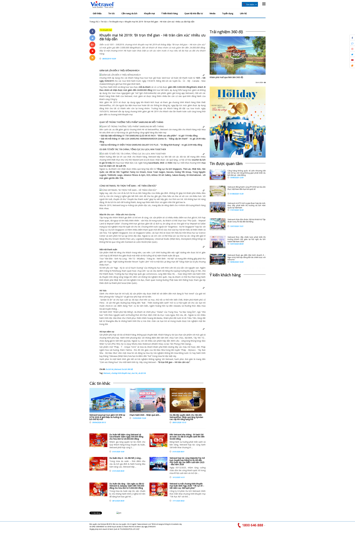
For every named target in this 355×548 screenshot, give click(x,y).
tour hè (134, 373)
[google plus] (92, 44)
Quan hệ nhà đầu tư (193, 13)
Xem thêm (259, 82)
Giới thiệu (97, 13)
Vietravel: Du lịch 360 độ (123, 369)
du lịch (203, 159)
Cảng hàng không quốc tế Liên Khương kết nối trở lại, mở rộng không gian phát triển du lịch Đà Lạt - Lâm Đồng (247, 173)
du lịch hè (142, 373)
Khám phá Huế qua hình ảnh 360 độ (226, 77)
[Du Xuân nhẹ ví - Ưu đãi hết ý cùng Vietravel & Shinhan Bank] (98, 464)
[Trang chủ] (102, 5)
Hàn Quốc (152, 242)
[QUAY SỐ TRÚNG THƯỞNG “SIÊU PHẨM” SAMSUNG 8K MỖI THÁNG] (131, 126)
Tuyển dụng (227, 13)
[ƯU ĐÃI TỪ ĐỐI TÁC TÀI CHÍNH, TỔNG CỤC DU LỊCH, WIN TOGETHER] (132, 153)
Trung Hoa (173, 312)
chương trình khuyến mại (120, 373)
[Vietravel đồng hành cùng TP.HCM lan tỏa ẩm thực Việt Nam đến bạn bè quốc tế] (217, 191)
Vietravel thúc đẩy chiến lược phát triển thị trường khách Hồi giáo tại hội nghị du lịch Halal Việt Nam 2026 (247, 239)
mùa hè (121, 226)
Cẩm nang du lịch (129, 13)
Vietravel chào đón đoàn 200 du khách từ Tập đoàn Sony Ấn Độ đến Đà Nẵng (247, 220)
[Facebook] (92, 31)
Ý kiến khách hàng (169, 13)
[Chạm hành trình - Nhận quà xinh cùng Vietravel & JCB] (147, 401)
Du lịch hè (109, 369)
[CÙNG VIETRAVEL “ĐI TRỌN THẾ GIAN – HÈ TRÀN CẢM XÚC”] (128, 190)
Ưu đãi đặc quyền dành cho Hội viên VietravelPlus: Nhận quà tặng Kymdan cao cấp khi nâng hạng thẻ (186, 417)
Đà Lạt (163, 261)
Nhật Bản (129, 162)
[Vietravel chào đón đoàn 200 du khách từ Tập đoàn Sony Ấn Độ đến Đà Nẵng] (217, 224)
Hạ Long (123, 258)
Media (212, 13)
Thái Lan (187, 169)
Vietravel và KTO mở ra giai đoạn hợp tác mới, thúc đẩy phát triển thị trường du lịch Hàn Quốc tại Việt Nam (247, 205)
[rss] (92, 58)
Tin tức (111, 13)
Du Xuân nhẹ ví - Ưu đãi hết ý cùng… (125, 458)
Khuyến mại (149, 13)
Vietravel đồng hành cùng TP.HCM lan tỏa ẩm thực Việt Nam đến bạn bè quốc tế (247, 188)
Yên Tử (131, 258)
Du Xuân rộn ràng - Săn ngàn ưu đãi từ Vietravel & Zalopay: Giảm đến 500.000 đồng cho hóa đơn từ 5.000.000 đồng (126, 485)
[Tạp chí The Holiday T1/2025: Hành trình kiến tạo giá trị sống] (238, 122)
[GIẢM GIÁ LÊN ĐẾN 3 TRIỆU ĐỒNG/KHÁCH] (120, 74)
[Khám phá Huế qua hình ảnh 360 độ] (236, 58)
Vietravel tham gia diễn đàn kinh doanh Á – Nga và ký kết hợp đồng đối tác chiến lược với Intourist (247, 257)
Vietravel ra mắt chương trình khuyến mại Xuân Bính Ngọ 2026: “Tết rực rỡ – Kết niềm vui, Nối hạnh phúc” (187, 485)
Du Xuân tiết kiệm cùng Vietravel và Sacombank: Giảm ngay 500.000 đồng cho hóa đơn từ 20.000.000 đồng (126, 436)
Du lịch (169, 169)
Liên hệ (243, 13)
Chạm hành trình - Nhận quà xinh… (145, 415)
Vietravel (189, 93)
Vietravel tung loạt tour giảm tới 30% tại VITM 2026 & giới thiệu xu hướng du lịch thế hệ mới (107, 417)
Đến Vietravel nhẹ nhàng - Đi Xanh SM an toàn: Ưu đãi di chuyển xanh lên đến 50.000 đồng (187, 436)
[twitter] (92, 38)
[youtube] (92, 51)
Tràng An (151, 258)
